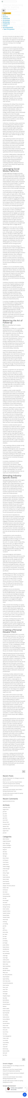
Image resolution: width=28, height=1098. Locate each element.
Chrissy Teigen (6, 873)
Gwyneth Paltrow (6, 911)
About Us (5, 16)
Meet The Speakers (9, 29)
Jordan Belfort (6, 945)
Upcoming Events (8, 27)
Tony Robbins (6, 1042)
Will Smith (5, 1053)
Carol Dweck (5, 862)
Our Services (6, 20)
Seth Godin (5, 1021)
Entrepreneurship (6, 896)
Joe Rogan (5, 942)
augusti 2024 (5, 809)
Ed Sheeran (5, 889)
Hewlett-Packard (6, 913)
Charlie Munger (6, 868)
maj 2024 (5, 816)
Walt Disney (5, 1048)
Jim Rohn (5, 938)
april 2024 (5, 818)
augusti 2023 (5, 830)
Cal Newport (5, 860)
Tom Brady (5, 1040)
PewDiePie (5, 991)
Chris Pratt (5, 870)
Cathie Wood (5, 864)
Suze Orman (5, 1032)
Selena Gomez (6, 1017)
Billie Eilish (5, 854)
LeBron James (6, 959)
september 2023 (6, 828)
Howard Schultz (6, 917)
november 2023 (6, 824)
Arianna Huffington (7, 845)
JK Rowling (5, 940)
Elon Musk (5, 892)
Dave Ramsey (6, 881)
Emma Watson (6, 894)
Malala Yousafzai (6, 962)
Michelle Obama (6, 970)
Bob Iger (5, 856)
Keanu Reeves (6, 947)
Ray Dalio (5, 998)
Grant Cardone (6, 909)
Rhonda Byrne (6, 1002)
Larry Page (5, 957)
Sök (23, 771)
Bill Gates (5, 851)
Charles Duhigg (6, 866)
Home (4, 15)
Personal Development (8, 983)
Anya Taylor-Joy (6, 843)
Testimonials (6, 18)
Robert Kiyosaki (6, 1010)
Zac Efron (5, 1055)
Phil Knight (5, 993)
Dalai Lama (5, 875)
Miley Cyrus (5, 972)
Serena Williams (6, 1019)
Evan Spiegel (5, 900)
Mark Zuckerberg (6, 966)
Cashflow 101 (6, 24)
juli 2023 (4, 832)
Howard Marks (6, 915)
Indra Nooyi (5, 919)
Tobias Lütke (5, 1038)
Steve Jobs (5, 1029)
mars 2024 (5, 820)
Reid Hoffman (6, 1000)
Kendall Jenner (6, 949)
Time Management (7, 1036)
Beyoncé (5, 849)
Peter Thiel (5, 989)
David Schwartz (6, 883)
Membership (6, 22)
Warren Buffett (6, 1051)
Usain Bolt (5, 1046)
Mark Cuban (5, 964)
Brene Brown (6, 858)
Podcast (5, 25)
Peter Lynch (5, 987)
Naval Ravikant (6, 976)
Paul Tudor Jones (6, 981)
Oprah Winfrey (6, 979)
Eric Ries (4, 898)
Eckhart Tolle (5, 887)
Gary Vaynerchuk (6, 904)
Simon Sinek (5, 1025)
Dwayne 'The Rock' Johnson (9, 885)
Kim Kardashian (6, 953)
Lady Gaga (5, 955)
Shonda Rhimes (6, 1023)
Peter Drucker (6, 985)
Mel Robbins (5, 968)
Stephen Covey (6, 1027)
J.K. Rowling (5, 923)
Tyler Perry (5, 1044)
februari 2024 (6, 822)
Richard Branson (6, 1004)
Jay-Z (4, 928)
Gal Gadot (5, 902)
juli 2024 (4, 811)
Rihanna (4, 1006)
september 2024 (6, 807)
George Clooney (6, 906)
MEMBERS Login (6, 13)
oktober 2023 (6, 826)
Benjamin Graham (7, 847)
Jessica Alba (5, 932)
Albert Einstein (6, 839)
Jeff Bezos (5, 930)
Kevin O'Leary (6, 951)
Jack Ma (4, 926)
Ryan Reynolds (6, 1012)
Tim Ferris (5, 1034)
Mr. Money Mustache (7, 974)
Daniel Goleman (6, 877)
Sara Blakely (5, 1015)
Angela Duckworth (7, 841)
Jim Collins (5, 934)
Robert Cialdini (6, 1008)
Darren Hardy (6, 879)
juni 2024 (5, 813)
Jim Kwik (4, 936)
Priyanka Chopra (6, 995)
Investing (5, 921)
